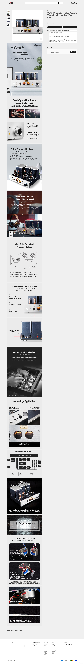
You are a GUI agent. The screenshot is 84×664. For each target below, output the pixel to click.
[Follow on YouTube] (74, 2)
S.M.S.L (45, 654)
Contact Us (53, 651)
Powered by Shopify (13, 660)
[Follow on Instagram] (73, 2)
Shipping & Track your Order (56, 646)
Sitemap (53, 653)
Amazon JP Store (34, 645)
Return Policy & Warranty (55, 650)
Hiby (45, 652)
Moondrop (45, 644)
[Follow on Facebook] (70, 2)
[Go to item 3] (8, 18)
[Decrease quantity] (48, 23)
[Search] (58, 3)
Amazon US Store (34, 644)
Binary (45, 646)
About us (53, 644)
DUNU (45, 650)
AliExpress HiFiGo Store (34, 646)
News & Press (54, 645)
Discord (53, 652)
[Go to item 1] (8, 11)
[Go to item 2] (8, 14)
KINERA (45, 651)
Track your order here (74, 3)
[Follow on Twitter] (71, 2)
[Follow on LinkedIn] (76, 2)
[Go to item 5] (8, 25)
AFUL (45, 645)
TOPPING (45, 653)
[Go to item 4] (8, 21)
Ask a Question (73, 51)
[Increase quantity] (52, 23)
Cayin (48, 10)
